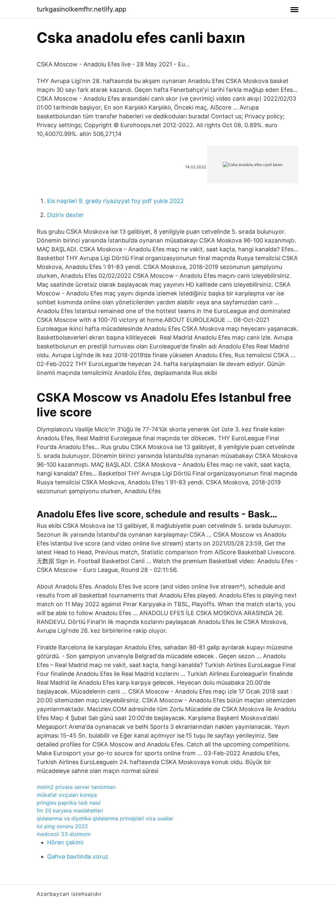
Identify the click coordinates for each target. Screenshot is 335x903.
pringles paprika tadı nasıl (68, 802)
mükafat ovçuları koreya (67, 795)
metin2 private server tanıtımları (76, 787)
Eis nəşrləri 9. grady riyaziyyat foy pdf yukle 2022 (115, 200)
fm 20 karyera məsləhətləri (70, 810)
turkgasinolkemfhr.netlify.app (81, 9)
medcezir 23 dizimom (64, 834)
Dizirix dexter (65, 214)
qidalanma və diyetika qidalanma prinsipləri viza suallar (105, 818)
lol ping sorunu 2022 (62, 826)
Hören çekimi (65, 842)
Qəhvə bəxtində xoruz (77, 856)
